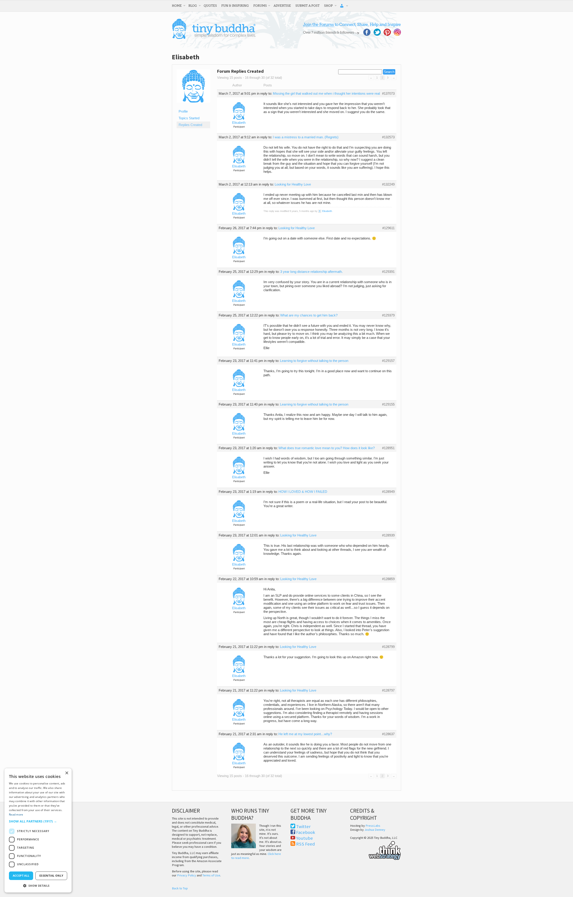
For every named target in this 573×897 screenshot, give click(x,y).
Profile (183, 111)
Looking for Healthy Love (293, 184)
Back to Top (180, 888)
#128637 (388, 734)
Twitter (303, 826)
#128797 (388, 690)
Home (177, 6)
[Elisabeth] (193, 106)
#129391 (388, 271)
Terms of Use (211, 875)
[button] (38, 821)
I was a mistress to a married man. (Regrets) (305, 137)
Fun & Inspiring (235, 6)
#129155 (388, 404)
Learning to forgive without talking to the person (314, 361)
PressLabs (373, 826)
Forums (260, 6)
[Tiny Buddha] (214, 38)
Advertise (282, 6)
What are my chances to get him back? (309, 315)
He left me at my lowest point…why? (305, 734)
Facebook (305, 832)
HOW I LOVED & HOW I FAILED (302, 491)
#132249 (388, 184)
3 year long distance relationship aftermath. (311, 271)
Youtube (304, 838)
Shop (328, 6)
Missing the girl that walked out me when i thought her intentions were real (326, 93)
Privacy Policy (186, 875)
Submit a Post (307, 6)
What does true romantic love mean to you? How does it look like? (326, 448)
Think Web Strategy (375, 850)
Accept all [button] (21, 876)
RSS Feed (305, 844)
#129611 (388, 228)
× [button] (66, 773)
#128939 (388, 535)
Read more (16, 814)
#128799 (388, 647)
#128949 (388, 491)
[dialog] (38, 830)
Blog (192, 6)
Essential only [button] (51, 876)
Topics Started (189, 118)
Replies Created (190, 125)
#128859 (388, 579)
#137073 (388, 93)
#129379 (388, 315)
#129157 (388, 361)
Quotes (210, 6)
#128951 (388, 448)
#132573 (388, 137)
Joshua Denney (374, 830)
